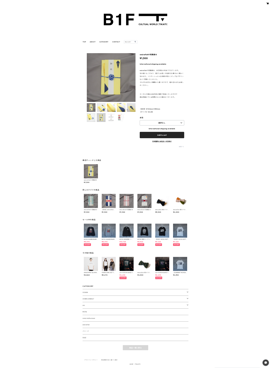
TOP (84, 42)
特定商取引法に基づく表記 (109, 360)
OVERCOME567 (88, 299)
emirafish (86, 325)
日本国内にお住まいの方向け (162, 141)
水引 (141, 118)
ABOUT (92, 42)
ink (84, 305)
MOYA (85, 312)
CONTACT (116, 42)
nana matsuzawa (89, 318)
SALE (84, 338)
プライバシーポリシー (91, 360)
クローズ (86, 331)
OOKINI (85, 292)
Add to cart (162, 135)
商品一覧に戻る (135, 348)
